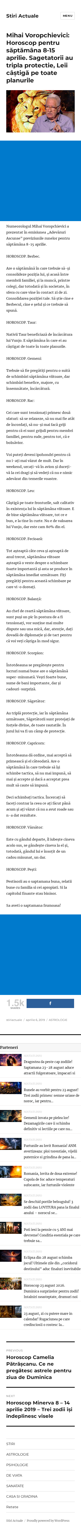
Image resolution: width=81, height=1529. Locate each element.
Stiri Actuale (22, 16)
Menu (67, 15)
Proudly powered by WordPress (48, 1521)
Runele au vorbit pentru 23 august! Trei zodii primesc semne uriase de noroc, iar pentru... (51, 1095)
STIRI (10, 1444)
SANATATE (15, 1486)
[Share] (50, 1003)
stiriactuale (14, 1020)
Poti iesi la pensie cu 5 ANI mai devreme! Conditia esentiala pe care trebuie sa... (52, 1235)
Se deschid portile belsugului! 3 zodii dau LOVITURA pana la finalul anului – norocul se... (51, 1207)
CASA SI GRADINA (21, 1496)
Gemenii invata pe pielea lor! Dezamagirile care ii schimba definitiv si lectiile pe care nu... (48, 1123)
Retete (12, 1507)
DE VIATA (14, 1475)
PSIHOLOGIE (17, 1465)
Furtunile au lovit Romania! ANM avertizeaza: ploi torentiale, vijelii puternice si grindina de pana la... (50, 1151)
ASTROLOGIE (58, 1020)
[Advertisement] (40, 181)
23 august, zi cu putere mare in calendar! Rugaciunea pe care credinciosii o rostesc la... (48, 1319)
